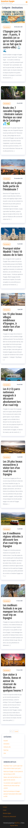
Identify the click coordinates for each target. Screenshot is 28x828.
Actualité (6, 741)
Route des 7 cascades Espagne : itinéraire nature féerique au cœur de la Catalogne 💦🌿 (12, 116)
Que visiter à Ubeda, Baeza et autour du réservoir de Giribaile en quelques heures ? (13, 682)
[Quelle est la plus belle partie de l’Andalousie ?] (13, 167)
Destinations (7, 27)
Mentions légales (7, 813)
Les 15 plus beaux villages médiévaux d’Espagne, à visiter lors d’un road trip (12, 322)
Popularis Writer (14, 825)
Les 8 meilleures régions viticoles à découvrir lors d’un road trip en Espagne (13, 539)
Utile (5, 753)
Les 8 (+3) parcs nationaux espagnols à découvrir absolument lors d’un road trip (12, 397)
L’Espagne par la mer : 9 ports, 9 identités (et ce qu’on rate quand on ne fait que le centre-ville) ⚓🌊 (12, 40)
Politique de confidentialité (9, 816)
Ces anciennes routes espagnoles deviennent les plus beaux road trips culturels (12, 785)
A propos (5, 807)
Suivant (16, 731)
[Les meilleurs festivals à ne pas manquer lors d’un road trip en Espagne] (13, 590)
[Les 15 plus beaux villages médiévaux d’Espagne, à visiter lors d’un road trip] (13, 299)
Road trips (6, 750)
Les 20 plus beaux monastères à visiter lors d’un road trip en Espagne (12, 467)
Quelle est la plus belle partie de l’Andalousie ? (12, 186)
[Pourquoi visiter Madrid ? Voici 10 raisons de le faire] (13, 234)
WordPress (17, 823)
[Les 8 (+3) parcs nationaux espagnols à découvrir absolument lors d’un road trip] (13, 374)
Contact (4, 810)
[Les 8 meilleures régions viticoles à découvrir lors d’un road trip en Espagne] (13, 519)
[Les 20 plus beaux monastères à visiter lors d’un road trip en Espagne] (13, 447)
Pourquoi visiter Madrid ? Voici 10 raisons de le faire (13, 251)
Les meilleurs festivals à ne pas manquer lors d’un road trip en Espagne (13, 611)
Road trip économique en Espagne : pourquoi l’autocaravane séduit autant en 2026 (12, 793)
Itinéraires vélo (7, 747)
